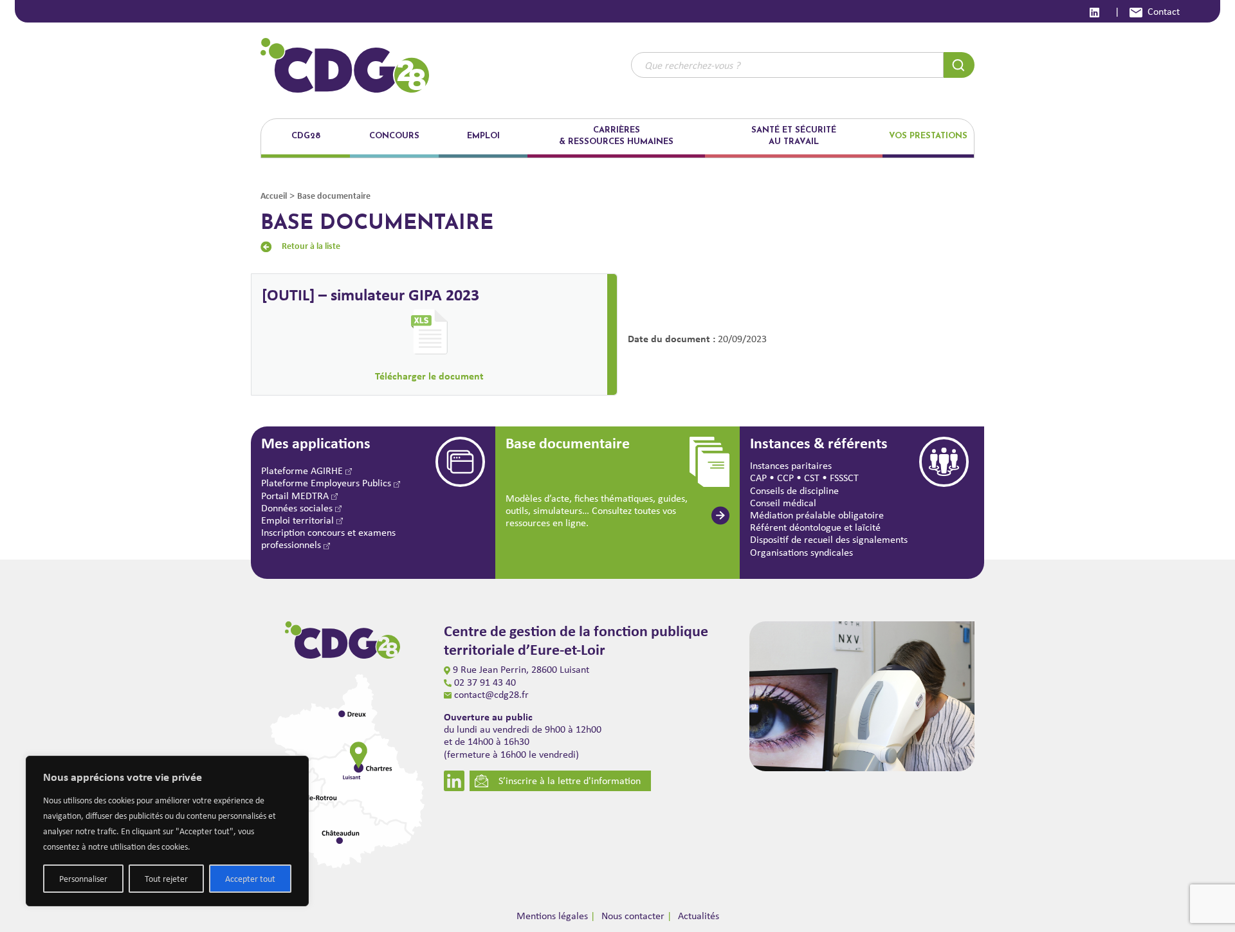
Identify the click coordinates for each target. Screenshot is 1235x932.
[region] (167, 831)
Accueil (274, 195)
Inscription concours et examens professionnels (328, 538)
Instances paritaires (791, 465)
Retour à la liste (311, 245)
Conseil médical (783, 502)
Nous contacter (632, 915)
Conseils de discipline (794, 490)
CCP (785, 477)
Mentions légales (552, 915)
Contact (1164, 11)
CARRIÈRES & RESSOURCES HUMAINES (616, 136)
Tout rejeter (166, 878)
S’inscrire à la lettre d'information (570, 780)
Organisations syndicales (801, 552)
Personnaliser (83, 878)
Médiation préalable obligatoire (817, 515)
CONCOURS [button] (394, 136)
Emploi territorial (298, 520)
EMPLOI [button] (483, 136)
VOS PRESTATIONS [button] (928, 136)
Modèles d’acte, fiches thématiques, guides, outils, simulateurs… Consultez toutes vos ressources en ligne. (597, 510)
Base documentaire (333, 195)
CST (811, 477)
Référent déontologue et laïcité (815, 527)
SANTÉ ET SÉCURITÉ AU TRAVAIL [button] (793, 136)
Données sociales (298, 508)
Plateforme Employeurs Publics (327, 482)
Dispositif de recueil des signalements (829, 539)
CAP (758, 477)
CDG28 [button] (305, 136)
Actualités (698, 915)
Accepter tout (250, 878)
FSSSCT (844, 477)
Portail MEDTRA (296, 495)
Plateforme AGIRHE (303, 470)
